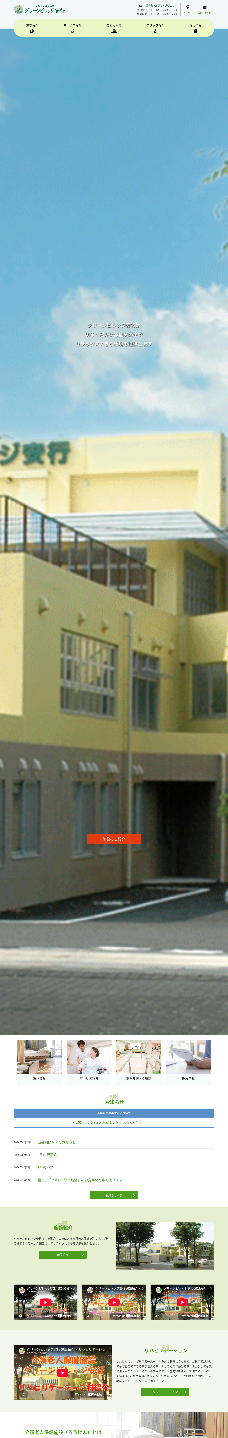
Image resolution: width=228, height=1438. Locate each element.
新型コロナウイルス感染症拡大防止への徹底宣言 (107, 1122)
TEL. (156, 6)
